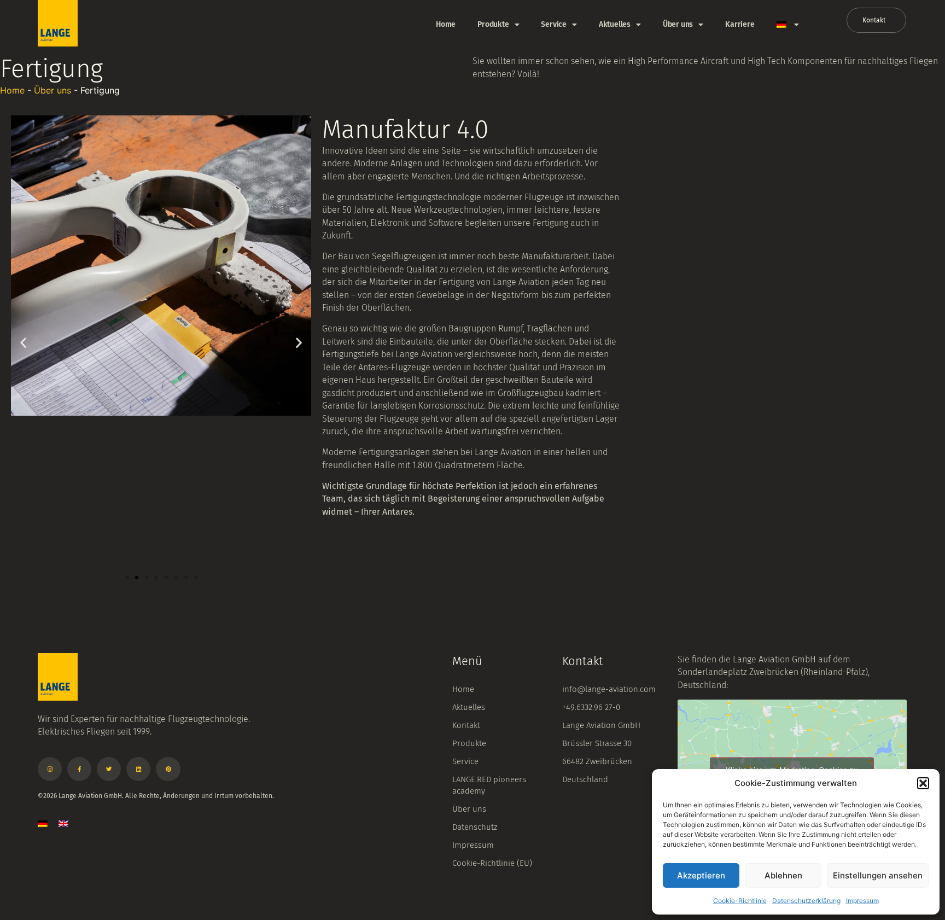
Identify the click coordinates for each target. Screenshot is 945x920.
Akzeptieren (701, 875)
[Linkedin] (138, 769)
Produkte (493, 24)
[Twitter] (109, 769)
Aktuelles (615, 24)
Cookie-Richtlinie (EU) (492, 863)
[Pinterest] (168, 769)
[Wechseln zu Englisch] (63, 823)
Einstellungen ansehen (878, 875)
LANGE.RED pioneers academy (489, 785)
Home (446, 24)
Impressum (862, 900)
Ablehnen (783, 875)
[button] (923, 783)
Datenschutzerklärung (806, 900)
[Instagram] (50, 769)
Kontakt (466, 725)
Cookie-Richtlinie (740, 900)
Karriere (739, 24)
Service (554, 24)
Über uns (678, 24)
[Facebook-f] (79, 769)
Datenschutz (474, 827)
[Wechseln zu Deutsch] (42, 823)
